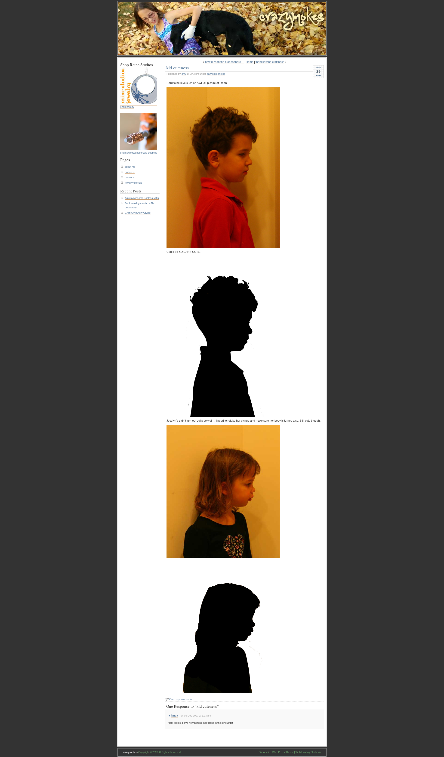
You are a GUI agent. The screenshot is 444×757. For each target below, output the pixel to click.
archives (130, 172)
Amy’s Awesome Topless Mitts (142, 198)
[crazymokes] (222, 53)
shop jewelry (127, 106)
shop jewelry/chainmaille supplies (138, 152)
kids (214, 73)
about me (130, 166)
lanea (174, 715)
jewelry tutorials (133, 182)
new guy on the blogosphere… (224, 62)
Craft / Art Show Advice (138, 212)
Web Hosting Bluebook (308, 752)
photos (221, 73)
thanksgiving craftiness (270, 62)
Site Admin (264, 752)
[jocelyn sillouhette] (223, 692)
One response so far (181, 699)
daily (209, 73)
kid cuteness (177, 68)
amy (184, 73)
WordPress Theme (282, 752)
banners (129, 177)
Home (249, 62)
